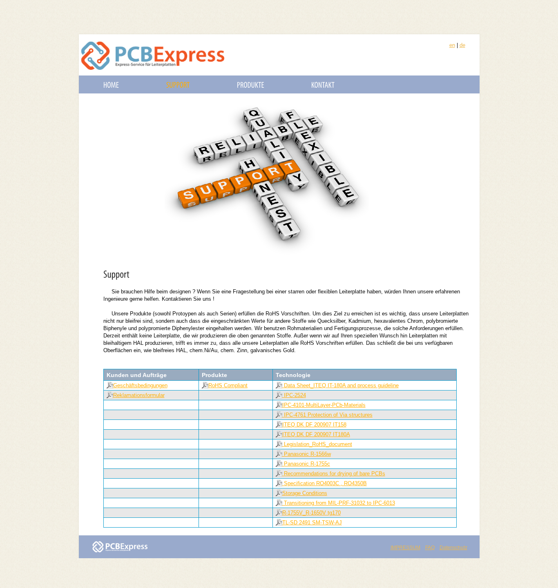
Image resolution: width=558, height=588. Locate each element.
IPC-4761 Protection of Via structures (327, 415)
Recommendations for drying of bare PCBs (333, 473)
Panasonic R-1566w (306, 454)
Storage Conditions (304, 493)
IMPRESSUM (405, 547)
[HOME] (111, 84)
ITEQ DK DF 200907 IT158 (314, 425)
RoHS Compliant (228, 385)
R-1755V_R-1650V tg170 (311, 513)
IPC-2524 (294, 395)
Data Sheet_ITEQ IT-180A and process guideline (340, 385)
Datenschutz (453, 547)
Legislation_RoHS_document (317, 444)
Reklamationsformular (139, 395)
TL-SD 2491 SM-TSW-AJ (312, 522)
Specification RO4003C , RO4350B (324, 483)
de (462, 45)
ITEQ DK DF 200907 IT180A (316, 434)
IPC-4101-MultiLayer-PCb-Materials (324, 405)
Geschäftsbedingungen (140, 385)
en (452, 45)
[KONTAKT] (323, 84)
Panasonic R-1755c (306, 464)
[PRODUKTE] (250, 84)
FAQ (430, 547)
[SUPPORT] (178, 84)
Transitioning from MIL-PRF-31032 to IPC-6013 (338, 503)
